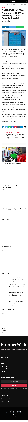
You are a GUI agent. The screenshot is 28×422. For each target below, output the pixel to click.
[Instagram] (14, 411)
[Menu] (2, 1)
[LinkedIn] (7, 411)
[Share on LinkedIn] (5, 27)
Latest (3, 7)
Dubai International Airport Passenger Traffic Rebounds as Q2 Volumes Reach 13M (17, 294)
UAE (3, 332)
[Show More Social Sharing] (25, 27)
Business (3, 315)
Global (3, 321)
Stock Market (4, 330)
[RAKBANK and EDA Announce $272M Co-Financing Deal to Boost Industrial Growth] (14, 46)
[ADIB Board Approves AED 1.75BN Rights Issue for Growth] (5, 302)
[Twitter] (10, 411)
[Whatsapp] (20, 411)
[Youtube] (17, 411)
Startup (3, 328)
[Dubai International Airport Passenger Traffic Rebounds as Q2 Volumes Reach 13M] (14, 199)
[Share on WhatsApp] (20, 27)
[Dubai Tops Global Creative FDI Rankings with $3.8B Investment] (14, 176)
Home (3, 4)
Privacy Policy (24, 388)
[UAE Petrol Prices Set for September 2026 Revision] (14, 154)
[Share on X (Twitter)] (12, 27)
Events (3, 319)
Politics (3, 324)
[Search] (26, 1)
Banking (3, 313)
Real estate (4, 326)
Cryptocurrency (5, 317)
